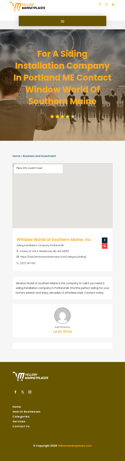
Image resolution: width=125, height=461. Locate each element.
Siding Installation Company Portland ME (40, 245)
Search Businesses (27, 412)
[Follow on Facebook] (100, 4)
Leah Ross (62, 331)
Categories (21, 416)
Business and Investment (39, 156)
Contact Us (21, 426)
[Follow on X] (106, 4)
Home (16, 156)
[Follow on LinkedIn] (113, 4)
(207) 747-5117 (27, 263)
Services (19, 421)
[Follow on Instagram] (30, 392)
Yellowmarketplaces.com (75, 446)
